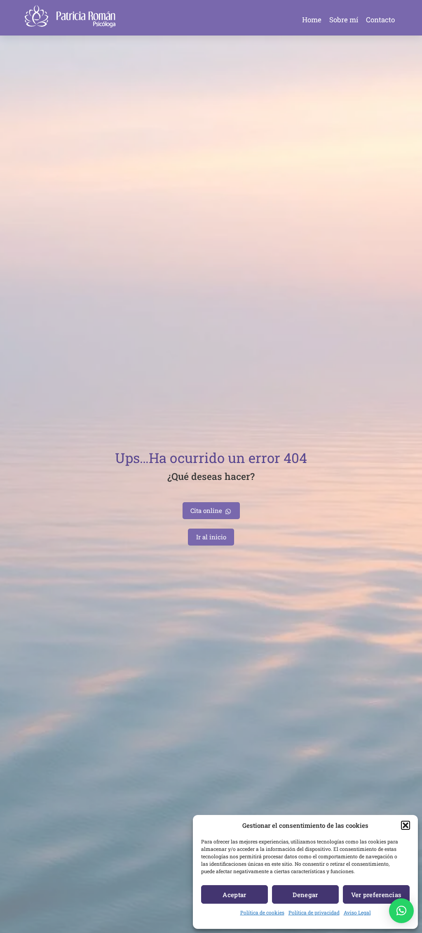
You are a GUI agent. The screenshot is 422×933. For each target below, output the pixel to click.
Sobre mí (343, 19)
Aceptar (234, 894)
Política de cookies (262, 912)
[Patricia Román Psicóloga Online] (70, 24)
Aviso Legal (357, 912)
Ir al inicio (211, 537)
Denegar (305, 894)
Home (311, 19)
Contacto (380, 19)
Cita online (206, 510)
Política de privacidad (314, 912)
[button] (405, 825)
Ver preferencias (376, 894)
